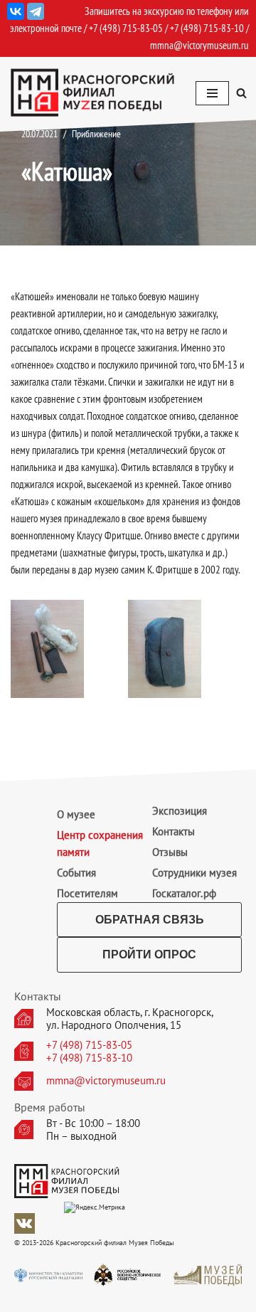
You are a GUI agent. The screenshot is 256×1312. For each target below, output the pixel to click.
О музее (76, 814)
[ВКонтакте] (15, 11)
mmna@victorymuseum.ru (199, 45)
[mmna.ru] (92, 93)
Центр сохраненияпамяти (100, 843)
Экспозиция (179, 811)
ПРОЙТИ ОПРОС (149, 954)
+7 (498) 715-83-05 (89, 1045)
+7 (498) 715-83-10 (89, 1058)
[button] (241, 93)
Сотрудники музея (194, 872)
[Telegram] (35, 11)
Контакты (173, 831)
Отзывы (170, 852)
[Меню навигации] (212, 93)
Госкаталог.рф (184, 893)
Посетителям (87, 893)
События (76, 872)
